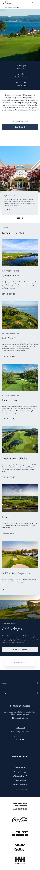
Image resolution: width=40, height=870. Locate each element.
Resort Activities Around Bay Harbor (12, 7)
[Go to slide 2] (22, 218)
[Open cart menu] (31, 3)
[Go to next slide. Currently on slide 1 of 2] (36, 169)
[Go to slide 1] (18, 218)
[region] (20, 169)
